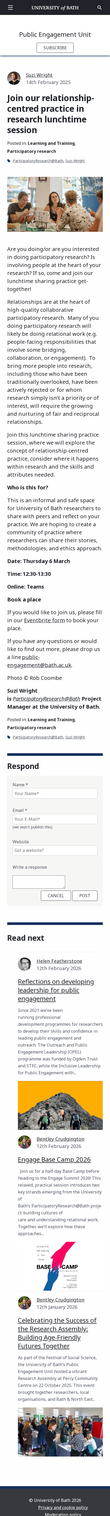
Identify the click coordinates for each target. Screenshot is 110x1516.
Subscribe (55, 48)
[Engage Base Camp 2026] (60, 1266)
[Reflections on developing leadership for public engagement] (60, 1105)
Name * (20, 785)
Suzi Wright (39, 75)
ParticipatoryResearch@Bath (38, 160)
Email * (20, 810)
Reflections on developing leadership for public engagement (56, 990)
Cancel (56, 896)
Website (21, 842)
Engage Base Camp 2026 (54, 1159)
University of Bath (55, 7)
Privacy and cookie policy (63, 1507)
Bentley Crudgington (60, 1139)
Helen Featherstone (59, 961)
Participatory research (31, 151)
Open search (99, 7)
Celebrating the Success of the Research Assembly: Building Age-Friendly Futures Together (57, 1333)
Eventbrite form (44, 620)
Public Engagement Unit (55, 34)
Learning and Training (51, 143)
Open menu (10, 7)
